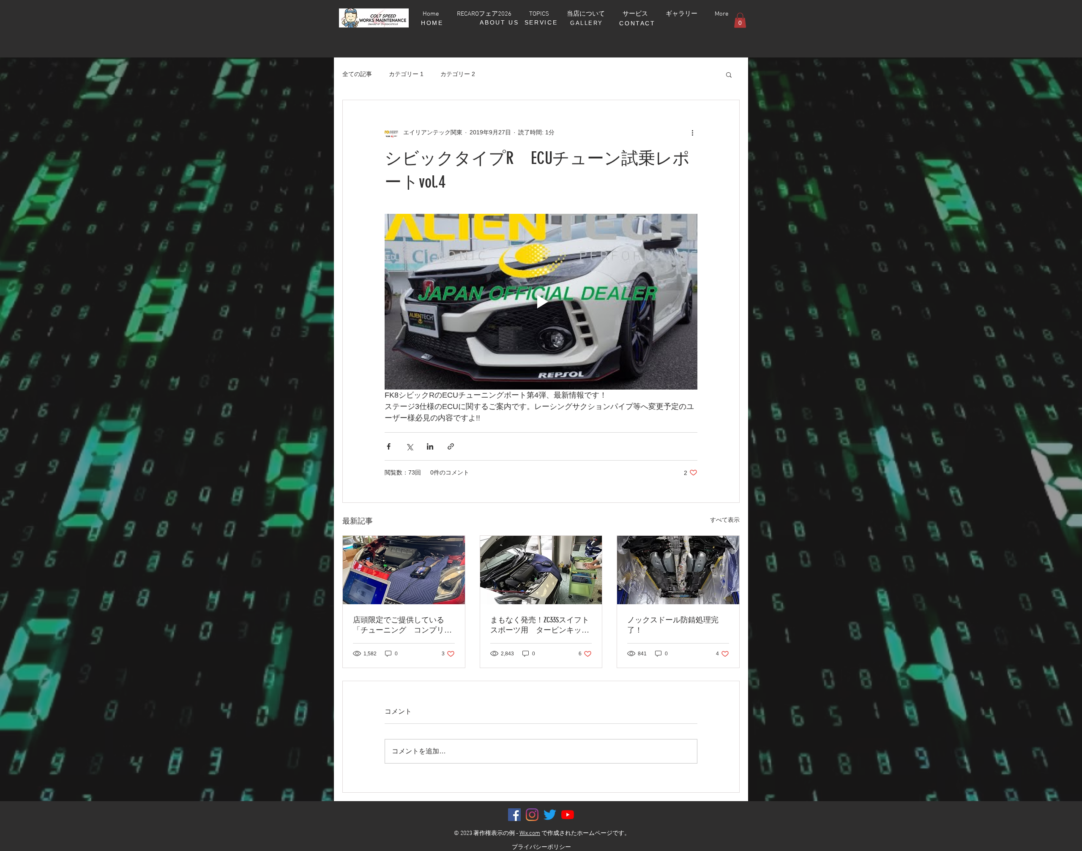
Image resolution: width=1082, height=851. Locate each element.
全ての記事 (357, 74)
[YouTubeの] (567, 814)
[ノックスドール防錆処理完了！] (678, 570)
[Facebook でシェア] (389, 446)
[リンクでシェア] (451, 446)
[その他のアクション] (692, 132)
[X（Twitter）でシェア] (409, 446)
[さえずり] (550, 814)
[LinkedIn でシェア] (430, 446)
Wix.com (529, 833)
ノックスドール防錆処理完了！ (673, 625)
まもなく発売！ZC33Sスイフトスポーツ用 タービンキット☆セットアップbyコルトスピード (539, 625)
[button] (740, 20)
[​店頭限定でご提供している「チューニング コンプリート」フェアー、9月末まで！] (404, 570)
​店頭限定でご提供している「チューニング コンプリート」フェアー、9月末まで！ (402, 625)
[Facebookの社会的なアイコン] (514, 814)
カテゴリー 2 (457, 74)
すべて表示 (725, 519)
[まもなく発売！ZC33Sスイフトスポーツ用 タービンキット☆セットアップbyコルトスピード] (541, 570)
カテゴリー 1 (406, 74)
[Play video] (541, 302)
